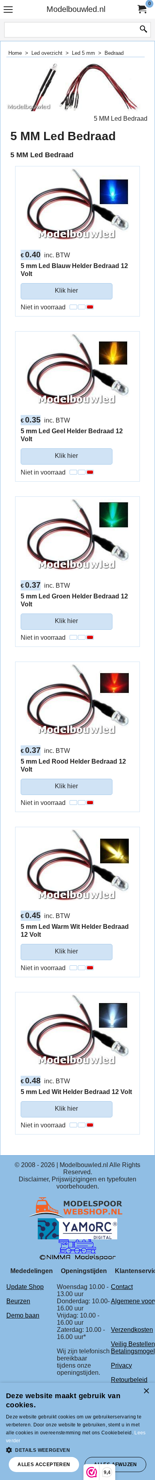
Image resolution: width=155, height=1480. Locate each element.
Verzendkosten (132, 1329)
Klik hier (66, 290)
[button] (77, 1449)
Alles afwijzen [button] (115, 1464)
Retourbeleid (129, 1379)
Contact (122, 1286)
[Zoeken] (143, 29)
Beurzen (18, 1301)
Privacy (121, 1365)
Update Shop (25, 1286)
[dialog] (77, 1431)
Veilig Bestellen (133, 1344)
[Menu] (8, 10)
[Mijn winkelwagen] (141, 9)
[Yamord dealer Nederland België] (77, 1228)
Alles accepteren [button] (43, 1464)
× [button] (146, 1391)
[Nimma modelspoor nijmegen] (78, 1249)
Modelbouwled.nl (75, 9)
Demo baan (22, 1315)
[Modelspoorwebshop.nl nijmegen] (77, 1207)
